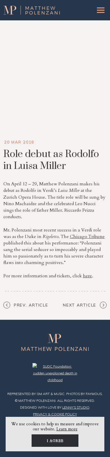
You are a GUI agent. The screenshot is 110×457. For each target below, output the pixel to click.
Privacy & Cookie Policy (55, 414)
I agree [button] (55, 440)
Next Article (79, 305)
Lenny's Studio (75, 407)
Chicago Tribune (87, 236)
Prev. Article (31, 305)
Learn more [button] (67, 429)
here (87, 276)
